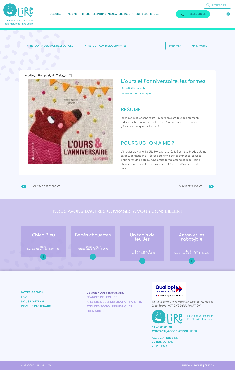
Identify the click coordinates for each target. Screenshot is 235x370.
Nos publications (129, 14)
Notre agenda (32, 292)
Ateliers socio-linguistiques (109, 306)
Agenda (112, 14)
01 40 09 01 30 (162, 327)
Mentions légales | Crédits (197, 365)
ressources (197, 14)
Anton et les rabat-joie (191, 237)
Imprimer (175, 45)
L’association (57, 14)
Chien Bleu (43, 235)
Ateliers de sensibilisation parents (114, 302)
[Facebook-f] (228, 14)
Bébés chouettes (93, 235)
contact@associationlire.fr (174, 331)
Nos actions (76, 14)
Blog (145, 14)
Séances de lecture (102, 297)
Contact (155, 14)
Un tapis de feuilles (142, 237)
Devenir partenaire (36, 306)
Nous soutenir (32, 301)
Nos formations (95, 14)
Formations (96, 311)
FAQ (24, 297)
